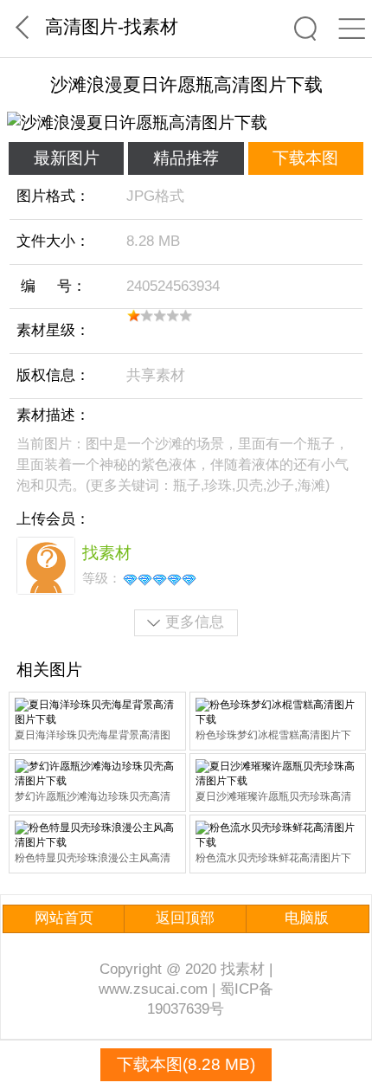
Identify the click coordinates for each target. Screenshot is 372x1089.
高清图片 (81, 26)
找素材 (151, 26)
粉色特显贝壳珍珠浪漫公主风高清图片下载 (92, 859)
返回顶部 (185, 918)
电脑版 (307, 918)
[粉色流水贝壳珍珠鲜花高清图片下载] (278, 835)
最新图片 (66, 158)
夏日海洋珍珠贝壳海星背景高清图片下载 (92, 736)
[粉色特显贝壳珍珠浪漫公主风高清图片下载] (97, 835)
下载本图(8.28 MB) (186, 1064)
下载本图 (305, 158)
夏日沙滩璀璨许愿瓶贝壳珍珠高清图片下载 (273, 797)
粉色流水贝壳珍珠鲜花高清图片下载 (273, 859)
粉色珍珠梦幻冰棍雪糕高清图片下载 (273, 736)
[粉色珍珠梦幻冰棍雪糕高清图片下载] (278, 712)
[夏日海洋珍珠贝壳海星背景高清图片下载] (97, 712)
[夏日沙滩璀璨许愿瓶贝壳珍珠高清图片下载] (278, 774)
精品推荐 (186, 158)
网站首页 (64, 918)
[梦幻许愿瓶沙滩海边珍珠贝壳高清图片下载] (97, 774)
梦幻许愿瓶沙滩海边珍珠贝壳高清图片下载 (92, 797)
